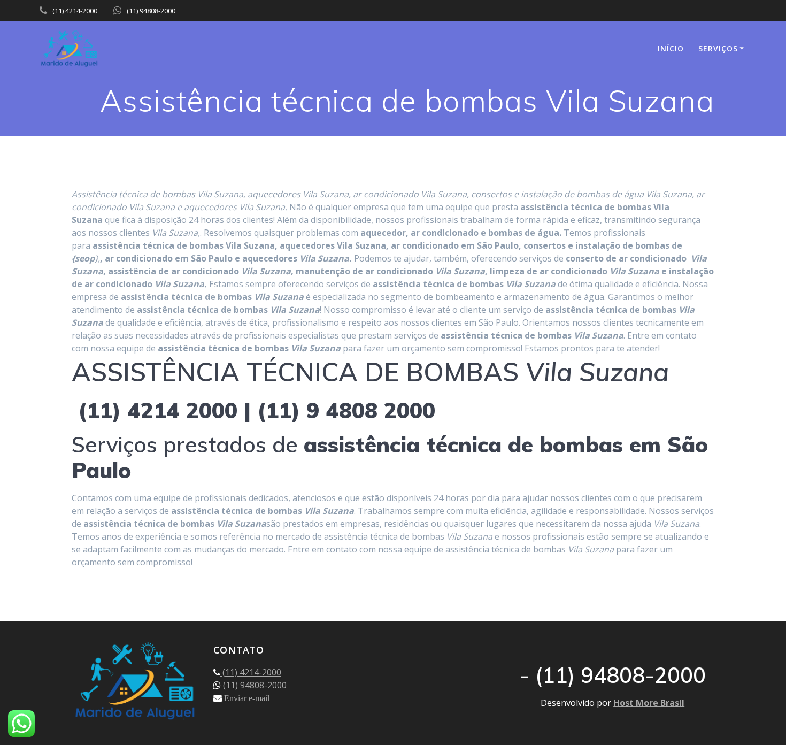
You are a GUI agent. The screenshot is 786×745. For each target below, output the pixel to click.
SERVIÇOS (718, 48)
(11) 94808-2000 (151, 11)
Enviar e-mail (245, 698)
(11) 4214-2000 (250, 672)
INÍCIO (671, 48)
